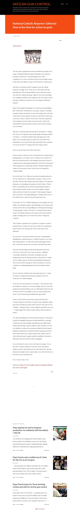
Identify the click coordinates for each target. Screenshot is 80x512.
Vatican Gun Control (32, 4)
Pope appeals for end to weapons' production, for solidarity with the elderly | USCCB (30, 430)
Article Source (17, 46)
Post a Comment (20, 450)
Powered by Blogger (41, 508)
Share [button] (60, 40)
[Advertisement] (31, 409)
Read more (46, 450)
